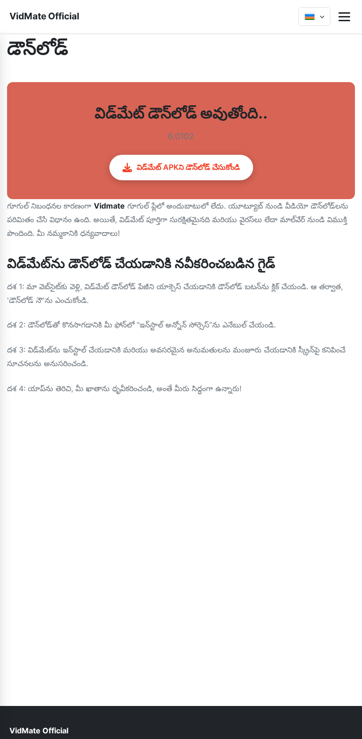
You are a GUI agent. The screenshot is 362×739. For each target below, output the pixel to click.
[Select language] (314, 16)
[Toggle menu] (344, 17)
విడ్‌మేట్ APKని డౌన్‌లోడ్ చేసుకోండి (188, 167)
